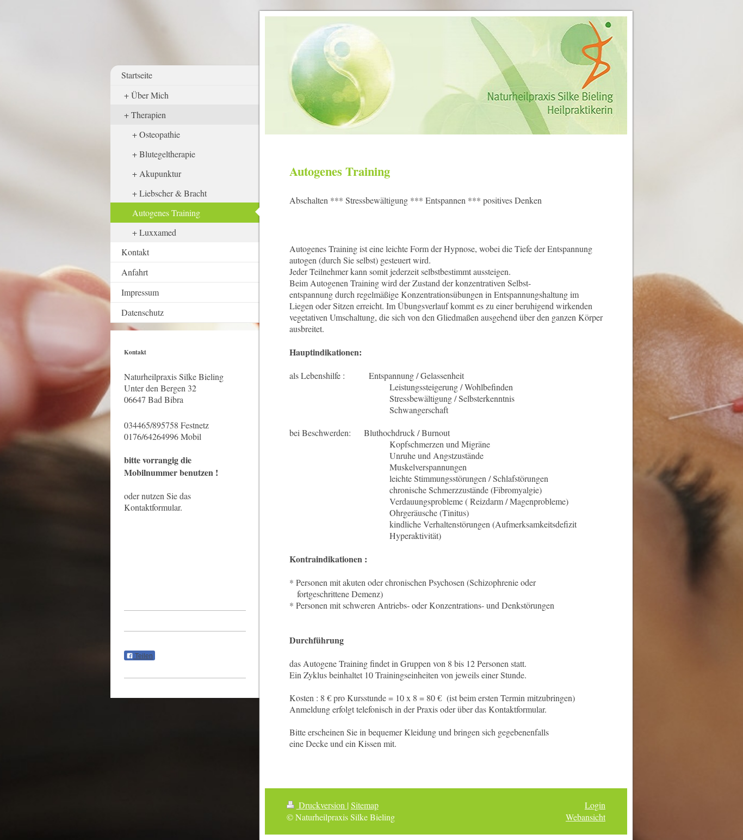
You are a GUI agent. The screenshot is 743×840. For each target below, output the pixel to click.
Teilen (143, 656)
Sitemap (365, 805)
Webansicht (585, 817)
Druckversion (321, 805)
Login (595, 805)
